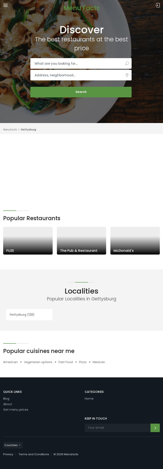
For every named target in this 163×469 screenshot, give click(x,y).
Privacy (8, 454)
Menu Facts (81, 8)
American (10, 362)
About (7, 404)
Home (89, 398)
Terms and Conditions (34, 454)
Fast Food (66, 362)
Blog (6, 398)
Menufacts (10, 129)
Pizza (82, 362)
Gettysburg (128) (22, 314)
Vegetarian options (38, 362)
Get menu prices (15, 410)
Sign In (157, 5)
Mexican (99, 362)
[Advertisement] (81, 166)
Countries (11, 445)
